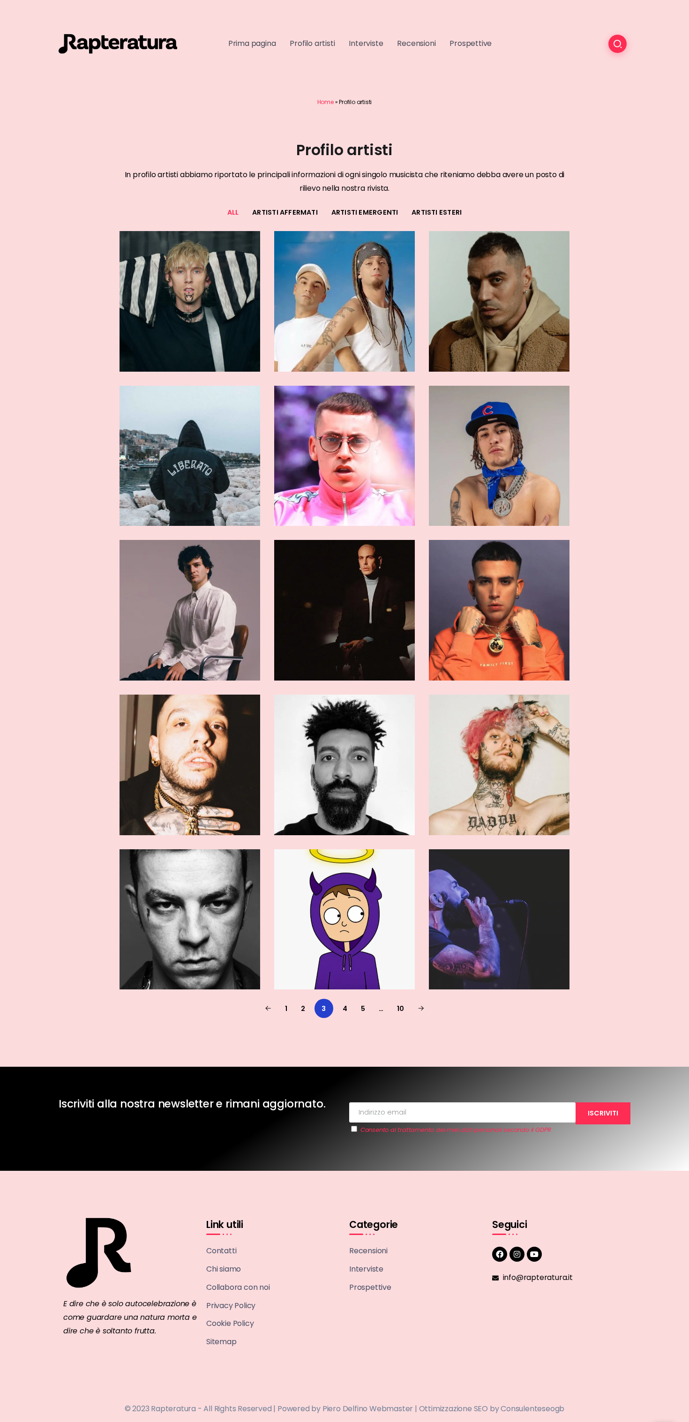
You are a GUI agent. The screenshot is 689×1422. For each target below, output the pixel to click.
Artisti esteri (437, 212)
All (233, 212)
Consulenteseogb (532, 1408)
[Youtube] (534, 1254)
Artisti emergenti (364, 212)
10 (400, 1008)
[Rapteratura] (118, 43)
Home (325, 102)
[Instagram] (516, 1254)
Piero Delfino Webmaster (367, 1408)
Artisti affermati (285, 212)
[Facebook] (499, 1254)
